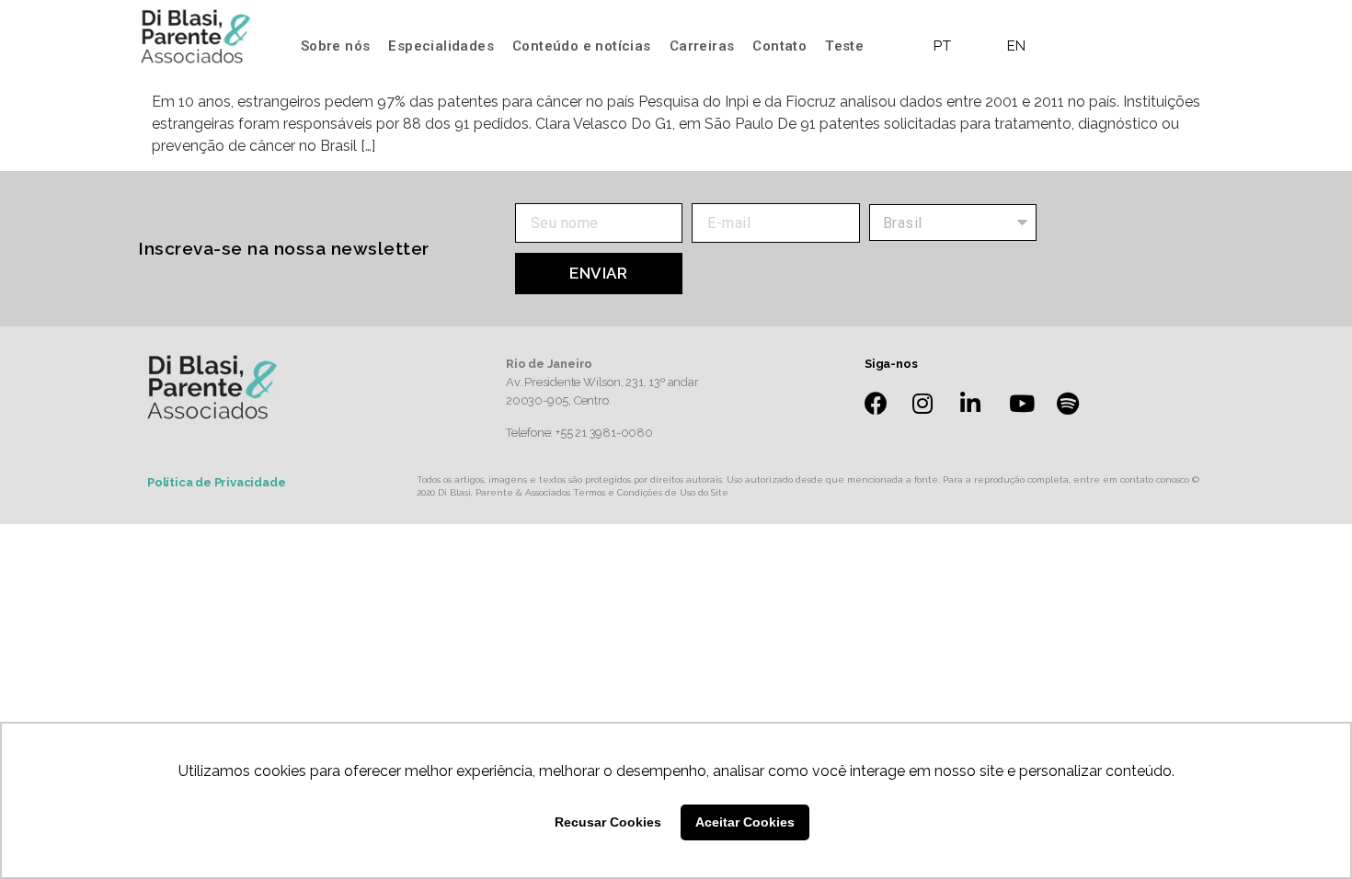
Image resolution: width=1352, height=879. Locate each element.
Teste (844, 46)
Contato (779, 46)
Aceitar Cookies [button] (745, 822)
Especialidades (441, 46)
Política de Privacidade (216, 482)
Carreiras (702, 46)
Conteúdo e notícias (581, 46)
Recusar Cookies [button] (608, 822)
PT (942, 46)
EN (1016, 46)
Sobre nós (336, 46)
